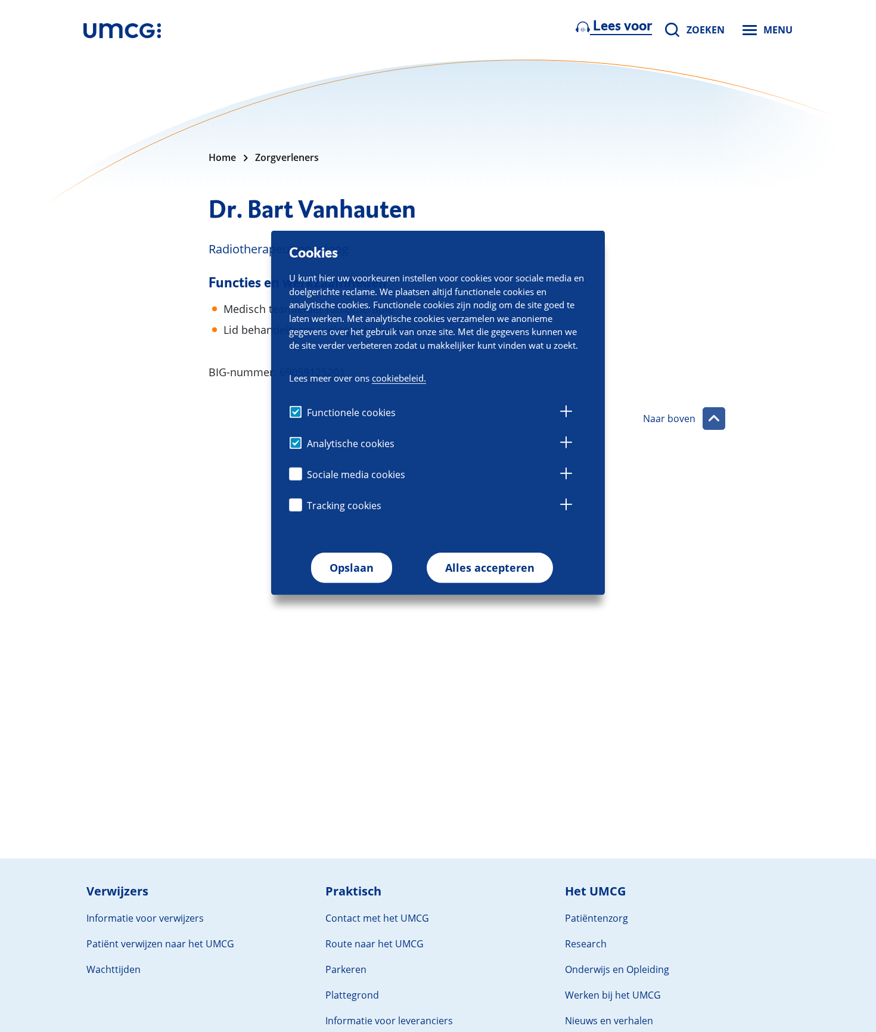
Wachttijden (113, 969)
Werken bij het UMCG (613, 995)
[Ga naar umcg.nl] (122, 29)
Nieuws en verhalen (609, 1020)
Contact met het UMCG (377, 918)
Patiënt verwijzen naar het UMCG (160, 943)
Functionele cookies (351, 412)
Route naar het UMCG (374, 943)
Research (586, 943)
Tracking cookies (344, 505)
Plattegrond (352, 995)
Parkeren (345, 969)
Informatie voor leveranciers (389, 1020)
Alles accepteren (490, 567)
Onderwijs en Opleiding (617, 969)
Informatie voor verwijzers (145, 918)
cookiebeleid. (399, 378)
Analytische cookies (350, 443)
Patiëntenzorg (596, 918)
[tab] (566, 413)
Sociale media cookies (356, 474)
